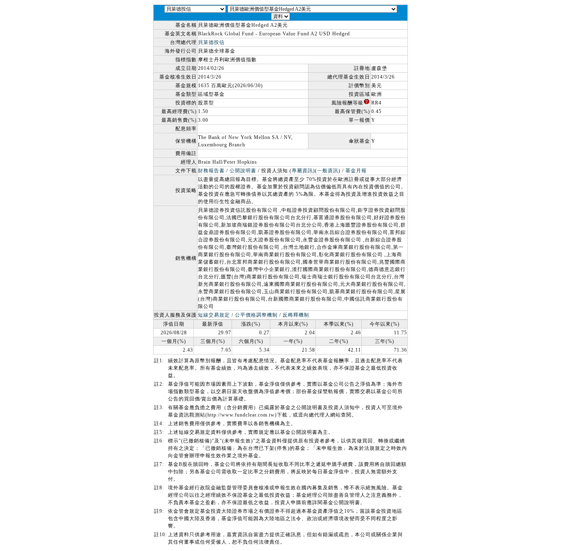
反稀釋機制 (296, 315)
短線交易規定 (214, 315)
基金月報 (356, 171)
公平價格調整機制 (256, 315)
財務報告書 (211, 171)
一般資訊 (327, 171)
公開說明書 (243, 171)
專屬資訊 (302, 171)
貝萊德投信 (211, 42)
